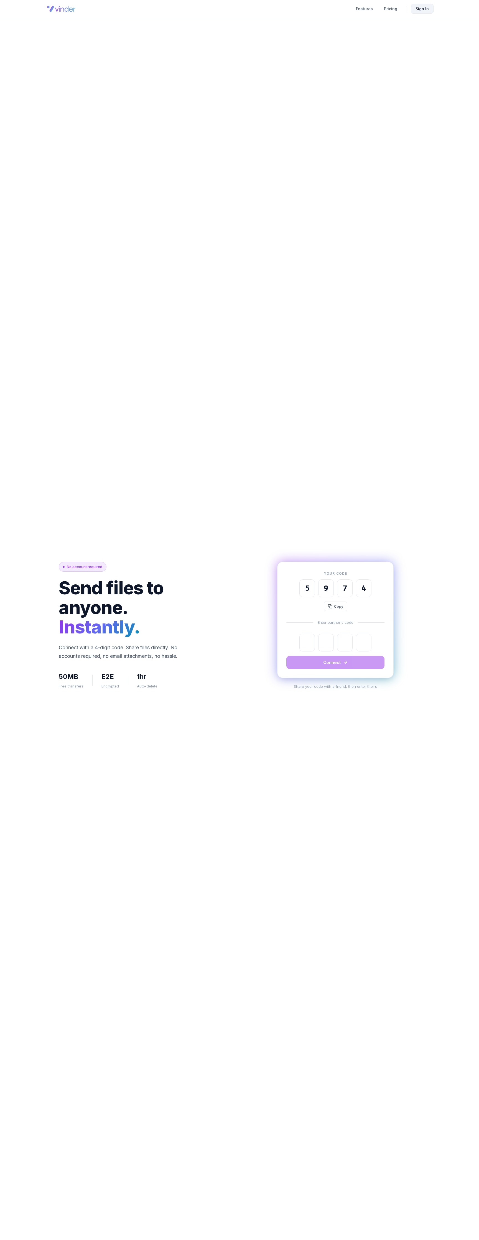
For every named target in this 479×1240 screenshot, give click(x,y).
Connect (332, 662)
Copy (338, 606)
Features (364, 8)
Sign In (422, 8)
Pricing (390, 8)
